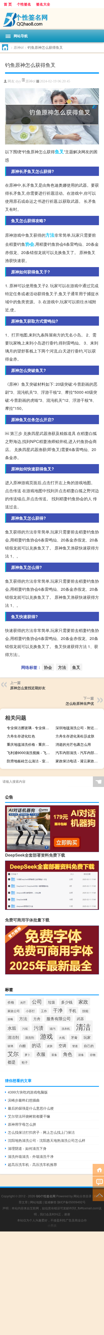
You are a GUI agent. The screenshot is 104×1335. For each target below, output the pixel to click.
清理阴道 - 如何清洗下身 (27, 1148)
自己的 (89, 1046)
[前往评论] (98, 1182)
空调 (62, 1045)
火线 (62, 1037)
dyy (18, 81)
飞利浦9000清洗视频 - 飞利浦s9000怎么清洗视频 (30, 752)
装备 (54, 1055)
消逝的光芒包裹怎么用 (73, 744)
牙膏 (74, 1037)
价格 (11, 1002)
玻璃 (10, 1046)
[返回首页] (98, 1169)
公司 (37, 1001)
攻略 (10, 1019)
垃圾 (51, 1002)
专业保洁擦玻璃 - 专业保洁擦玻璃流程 (30, 727)
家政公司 (14, 1011)
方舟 (36, 1018)
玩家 (87, 1037)
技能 (85, 1011)
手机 (72, 1010)
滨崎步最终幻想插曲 (24, 1100)
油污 (52, 1028)
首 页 (8, 4)
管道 (75, 1046)
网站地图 (36, 1202)
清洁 (83, 1026)
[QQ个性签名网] (52, 19)
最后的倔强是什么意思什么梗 (31, 1108)
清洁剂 (13, 1037)
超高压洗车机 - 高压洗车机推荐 (32, 1164)
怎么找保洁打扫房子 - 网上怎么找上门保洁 (41, 1132)
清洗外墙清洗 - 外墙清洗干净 (31, 1156)
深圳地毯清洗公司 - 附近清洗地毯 (79, 727)
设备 (81, 1055)
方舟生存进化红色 (21, 735)
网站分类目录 (82, 1196)
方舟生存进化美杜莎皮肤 (75, 735)
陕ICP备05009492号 (71, 1202)
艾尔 (13, 1053)
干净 (58, 1010)
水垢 (12, 1028)
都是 (12, 1062)
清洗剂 (29, 1037)
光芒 (23, 1002)
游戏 (46, 1036)
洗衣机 (66, 1028)
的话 (36, 1045)
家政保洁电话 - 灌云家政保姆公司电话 (79, 760)
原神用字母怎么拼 (22, 1124)
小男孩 (52, 1225)
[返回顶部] (98, 1194)
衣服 (40, 1054)
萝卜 (27, 1055)
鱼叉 (59, 151)
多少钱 (66, 1002)
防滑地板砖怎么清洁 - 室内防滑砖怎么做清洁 (30, 760)
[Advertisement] (52, 1283)
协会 (29, 244)
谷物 (92, 1055)
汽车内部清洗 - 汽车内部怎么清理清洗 (79, 752)
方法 (50, 235)
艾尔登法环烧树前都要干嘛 (29, 1116)
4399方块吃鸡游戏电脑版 (28, 1092)
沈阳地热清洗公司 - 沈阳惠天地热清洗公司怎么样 (46, 1140)
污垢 (25, 1028)
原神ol (18, 47)
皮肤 (50, 1046)
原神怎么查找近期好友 (27, 687)
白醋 (22, 1045)
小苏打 (30, 1011)
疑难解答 (50, 1202)
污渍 (38, 1027)
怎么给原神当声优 (80, 703)
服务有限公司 (58, 1018)
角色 (67, 1054)
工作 (44, 1011)
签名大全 (43, 4)
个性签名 (24, 4)
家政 (83, 1001)
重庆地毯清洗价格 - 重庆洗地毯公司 (30, 744)
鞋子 (25, 1062)
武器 (80, 1018)
